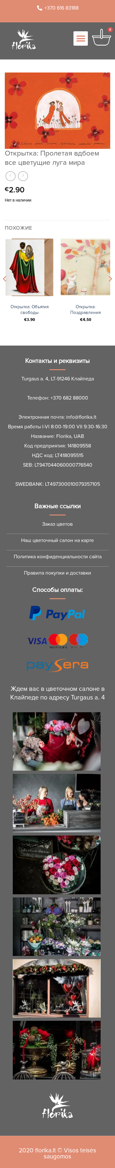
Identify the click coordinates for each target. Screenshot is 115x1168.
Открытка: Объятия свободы (30, 309)
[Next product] (10, 176)
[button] (80, 38)
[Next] (110, 291)
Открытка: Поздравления (85, 309)
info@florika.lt (81, 417)
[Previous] (5, 291)
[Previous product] (23, 176)
